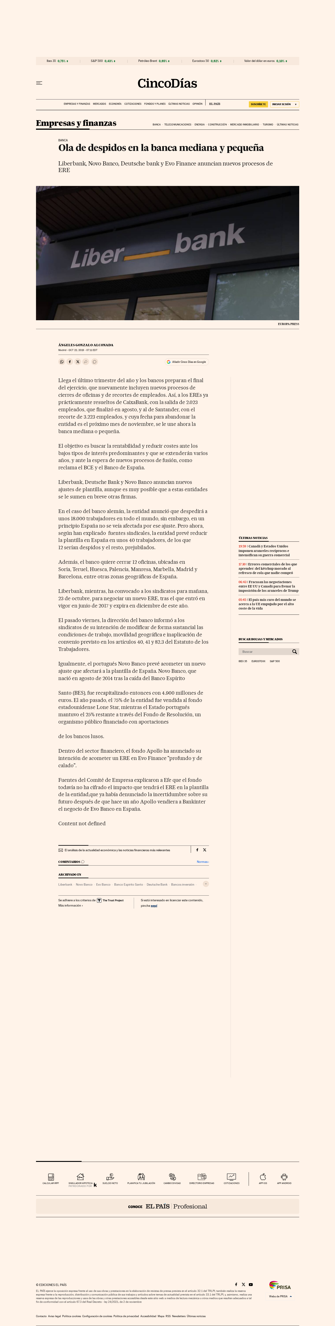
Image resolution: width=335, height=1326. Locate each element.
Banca (157, 124)
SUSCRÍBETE (258, 104)
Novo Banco (84, 884)
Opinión (197, 103)
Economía (115, 103)
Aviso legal (54, 1316)
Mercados (99, 103)
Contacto (41, 1316)
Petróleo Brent (147, 61)
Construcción (217, 124)
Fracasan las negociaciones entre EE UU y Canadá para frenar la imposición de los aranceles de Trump (269, 586)
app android (284, 1183)
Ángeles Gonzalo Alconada (85, 345)
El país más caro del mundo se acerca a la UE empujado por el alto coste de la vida (267, 604)
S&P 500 (97, 61)
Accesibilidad (148, 1316)
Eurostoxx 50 (200, 61)
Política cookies (71, 1316)
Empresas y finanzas (77, 103)
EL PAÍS (212, 102)
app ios (263, 1183)
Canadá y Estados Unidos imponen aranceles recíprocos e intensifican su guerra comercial (264, 550)
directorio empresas (201, 1183)
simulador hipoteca (81, 1183)
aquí (154, 905)
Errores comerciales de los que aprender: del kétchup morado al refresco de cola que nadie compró (268, 568)
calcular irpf (51, 1183)
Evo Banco (103, 884)
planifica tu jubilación (141, 1183)
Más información (69, 905)
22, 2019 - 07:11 (83, 350)
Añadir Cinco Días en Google (189, 361)
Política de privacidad (126, 1316)
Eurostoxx (258, 661)
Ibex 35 (51, 61)
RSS (168, 1316)
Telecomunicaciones (177, 124)
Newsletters (179, 1316)
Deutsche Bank (157, 884)
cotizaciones (232, 1183)
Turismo (268, 124)
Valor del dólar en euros (259, 61)
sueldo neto (110, 1183)
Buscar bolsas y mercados (261, 639)
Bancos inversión (182, 884)
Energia (200, 124)
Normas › (203, 862)
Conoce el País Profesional (167, 1206)
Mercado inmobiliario (244, 124)
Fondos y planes (154, 103)
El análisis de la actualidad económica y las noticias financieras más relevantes (117, 850)
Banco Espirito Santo (128, 884)
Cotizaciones (132, 103)
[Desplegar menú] (39, 83)
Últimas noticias (179, 103)
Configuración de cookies (97, 1316)
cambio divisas (172, 1183)
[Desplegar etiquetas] (206, 884)
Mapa (161, 1316)
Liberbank (65, 884)
